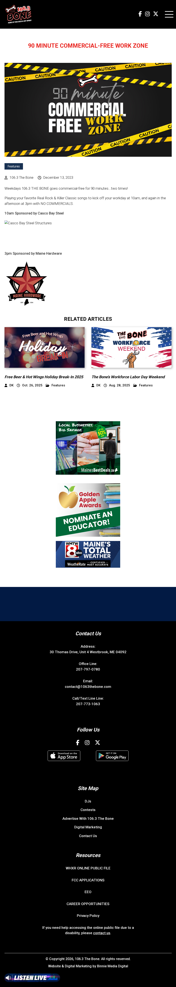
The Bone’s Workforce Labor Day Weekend (128, 377)
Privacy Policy (88, 915)
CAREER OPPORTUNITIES (88, 904)
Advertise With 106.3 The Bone (88, 818)
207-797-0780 (88, 669)
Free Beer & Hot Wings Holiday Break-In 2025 (44, 377)
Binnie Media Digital (112, 966)
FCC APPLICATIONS (88, 880)
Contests (88, 810)
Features (14, 166)
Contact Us (88, 836)
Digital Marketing (88, 827)
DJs (88, 801)
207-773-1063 (88, 704)
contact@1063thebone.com (88, 686)
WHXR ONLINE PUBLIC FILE (88, 868)
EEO (88, 892)
